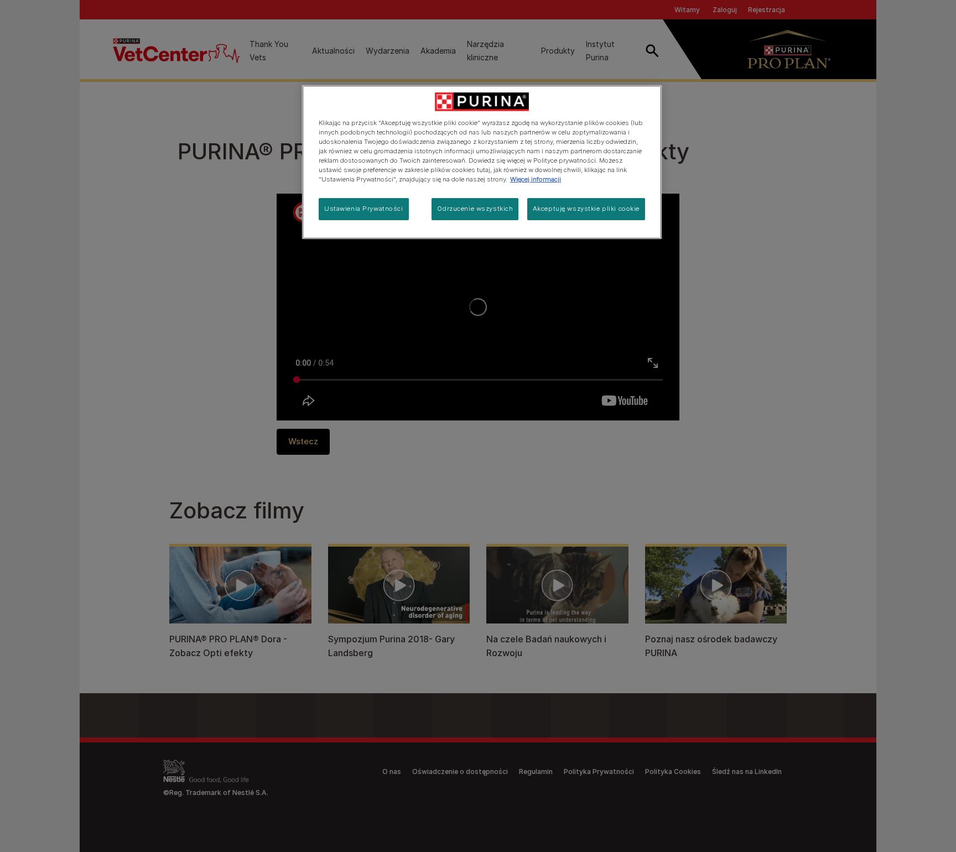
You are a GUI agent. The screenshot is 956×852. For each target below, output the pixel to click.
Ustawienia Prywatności (363, 208)
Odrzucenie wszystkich (475, 208)
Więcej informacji (535, 179)
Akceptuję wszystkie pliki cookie (586, 208)
